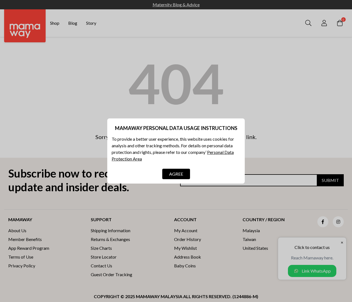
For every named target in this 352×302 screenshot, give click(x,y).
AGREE (176, 173)
